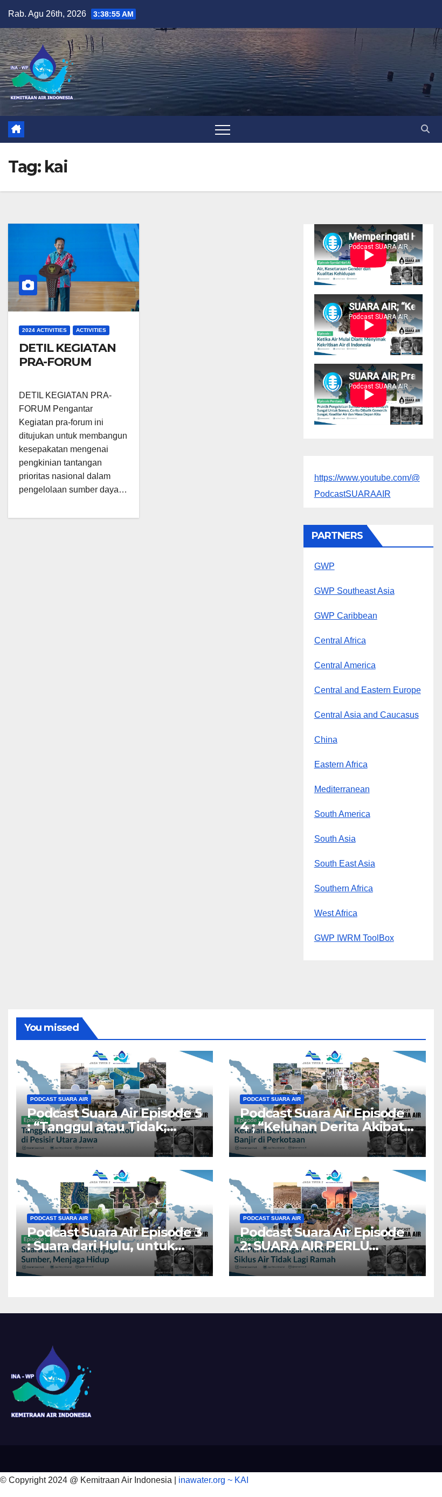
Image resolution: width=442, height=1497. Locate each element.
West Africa (335, 913)
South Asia (335, 838)
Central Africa (340, 640)
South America (342, 814)
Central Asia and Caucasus (366, 714)
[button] (425, 129)
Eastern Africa (341, 764)
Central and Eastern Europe (367, 690)
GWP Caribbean (345, 615)
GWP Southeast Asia (354, 590)
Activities (91, 330)
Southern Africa (343, 888)
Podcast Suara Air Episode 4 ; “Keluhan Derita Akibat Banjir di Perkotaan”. (322, 1126)
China (325, 739)
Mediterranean (342, 789)
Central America (345, 665)
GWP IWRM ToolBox (354, 937)
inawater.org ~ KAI (213, 1480)
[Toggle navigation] (222, 129)
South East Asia (344, 863)
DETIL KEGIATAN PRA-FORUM (67, 355)
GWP (324, 566)
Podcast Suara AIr (59, 1099)
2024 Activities (44, 330)
